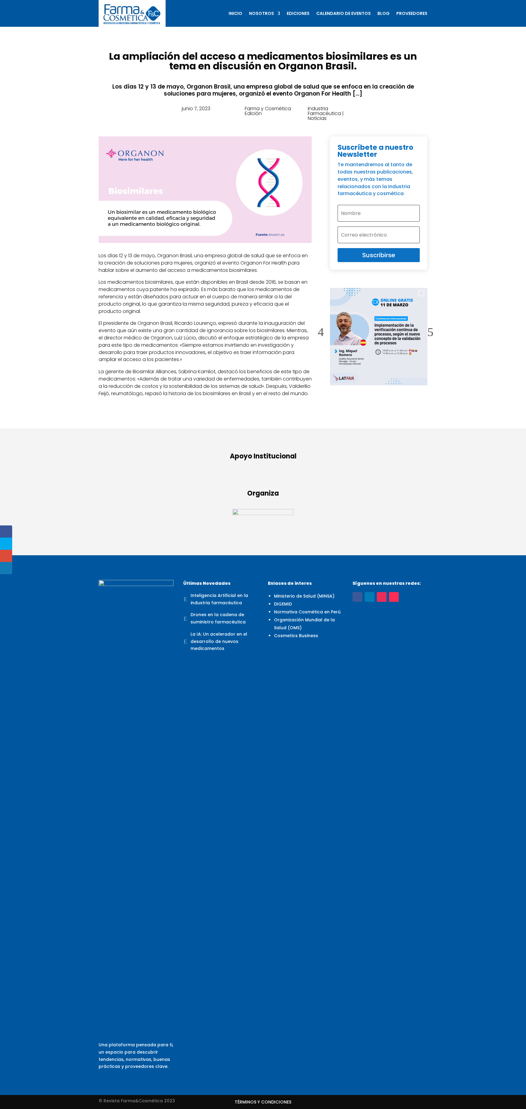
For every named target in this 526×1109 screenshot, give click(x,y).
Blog (383, 13)
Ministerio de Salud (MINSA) (304, 596)
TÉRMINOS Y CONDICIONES (263, 1102)
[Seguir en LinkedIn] (369, 597)
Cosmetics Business (296, 636)
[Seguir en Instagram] (382, 597)
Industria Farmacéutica (324, 111)
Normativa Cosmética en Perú (307, 612)
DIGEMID (283, 604)
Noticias (317, 118)
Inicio (235, 13)
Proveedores (411, 13)
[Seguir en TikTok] (394, 597)
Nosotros (261, 13)
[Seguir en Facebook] (357, 597)
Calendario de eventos (343, 13)
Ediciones (298, 13)
